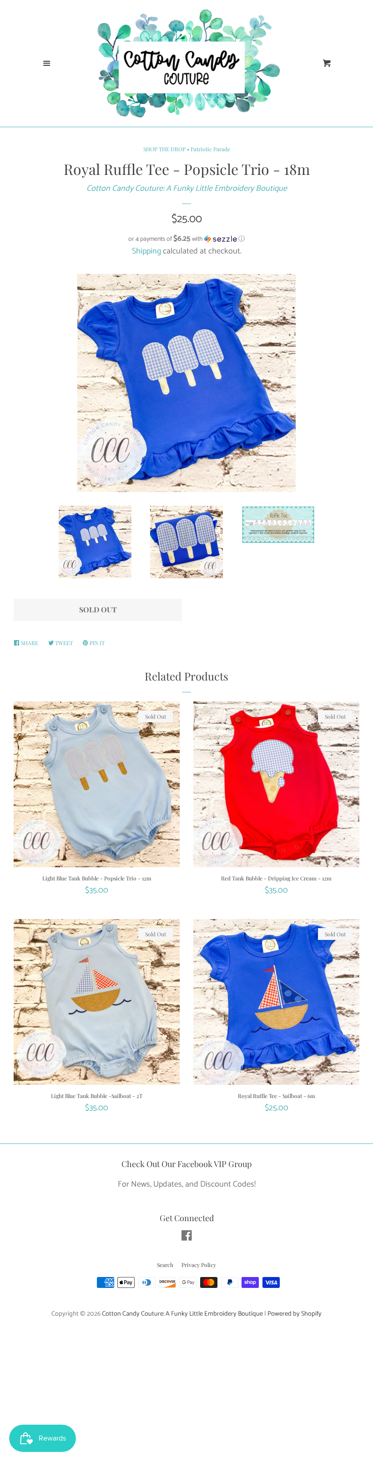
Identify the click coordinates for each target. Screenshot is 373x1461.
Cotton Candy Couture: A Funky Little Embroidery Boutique (186, 188)
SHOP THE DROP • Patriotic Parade (186, 149)
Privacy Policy (198, 1264)
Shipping (146, 251)
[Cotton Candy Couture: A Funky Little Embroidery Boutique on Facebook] (186, 1237)
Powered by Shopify (294, 1313)
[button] (186, 239)
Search (165, 1264)
